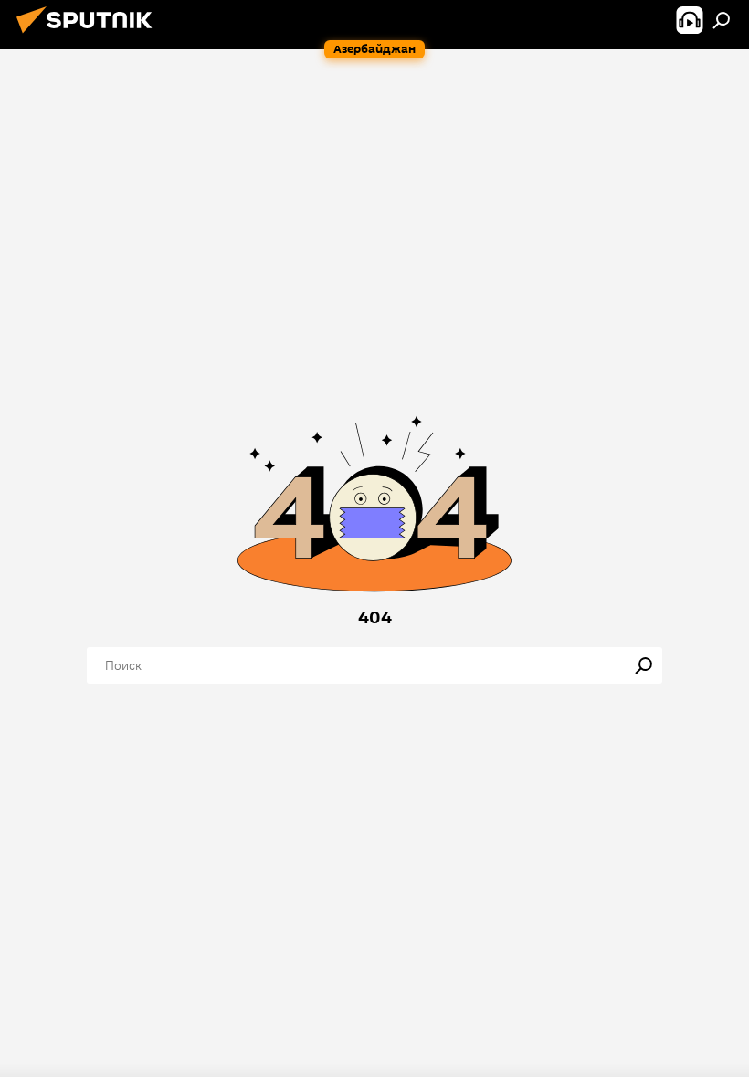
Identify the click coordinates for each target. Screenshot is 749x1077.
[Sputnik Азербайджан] (89, 35)
